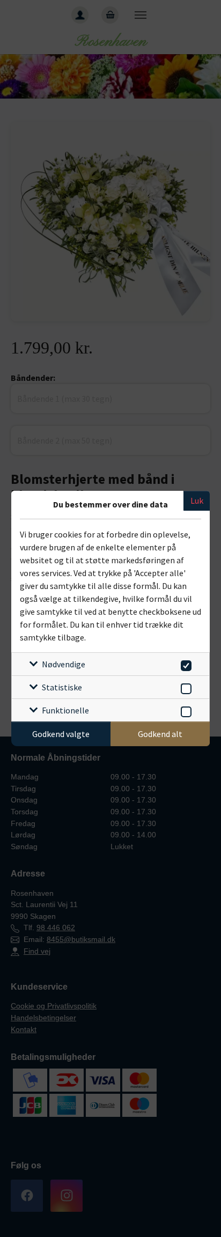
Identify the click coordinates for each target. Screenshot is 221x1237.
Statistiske (62, 687)
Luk (196, 500)
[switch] (184, 663)
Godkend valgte (61, 733)
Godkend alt (160, 733)
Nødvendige (63, 664)
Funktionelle (65, 710)
